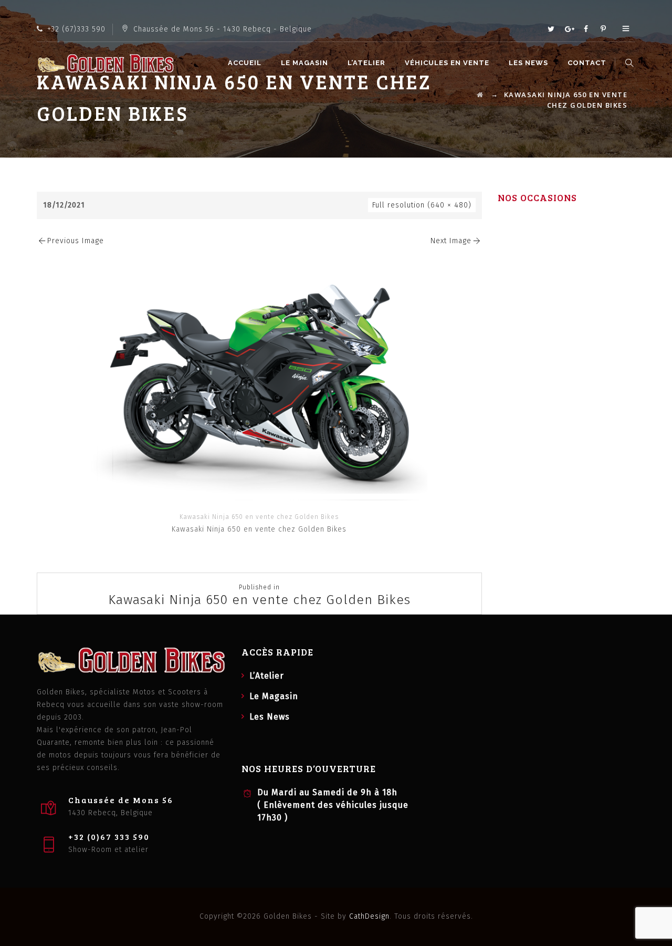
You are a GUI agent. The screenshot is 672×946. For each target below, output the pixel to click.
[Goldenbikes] (105, 63)
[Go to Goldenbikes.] (480, 94)
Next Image (450, 240)
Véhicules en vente (447, 63)
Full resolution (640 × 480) (421, 205)
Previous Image (75, 240)
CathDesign (369, 916)
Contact (587, 63)
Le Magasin (304, 63)
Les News (528, 63)
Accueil (244, 63)
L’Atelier (366, 63)
